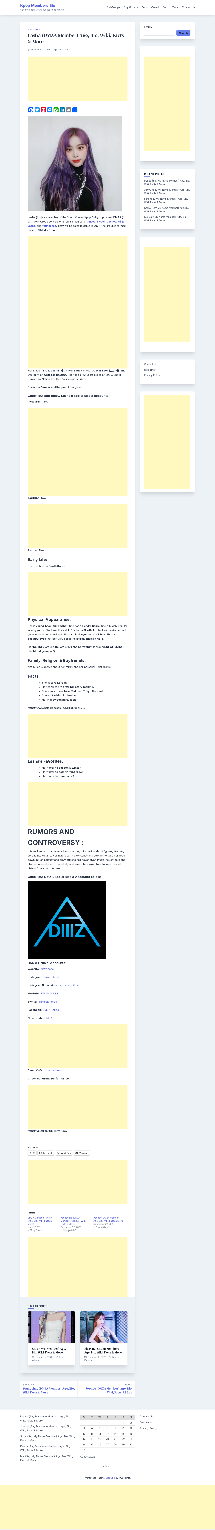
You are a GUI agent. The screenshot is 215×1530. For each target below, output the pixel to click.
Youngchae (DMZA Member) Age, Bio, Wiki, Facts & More (73, 1220)
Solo (165, 7)
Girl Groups (113, 7)
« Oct (106, 1466)
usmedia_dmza (48, 1001)
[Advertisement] (77, 79)
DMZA (48, 1018)
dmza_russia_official (66, 985)
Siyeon (101, 221)
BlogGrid (110, 1477)
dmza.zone (47, 969)
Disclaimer (150, 369)
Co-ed (155, 7)
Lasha (31, 225)
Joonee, (112, 221)
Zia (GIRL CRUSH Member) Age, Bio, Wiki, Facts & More (103, 1350)
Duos (144, 7)
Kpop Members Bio (37, 5)
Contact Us (188, 7)
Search (148, 27)
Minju (121, 221)
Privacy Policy (152, 375)
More (175, 7)
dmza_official (51, 977)
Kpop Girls (34, 29)
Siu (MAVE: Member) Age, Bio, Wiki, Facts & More (49, 1350)
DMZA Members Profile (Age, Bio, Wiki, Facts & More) (40, 1220)
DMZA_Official (50, 1009)
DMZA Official (49, 993)
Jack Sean (63, 49)
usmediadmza (52, 1070)
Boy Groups (131, 7)
